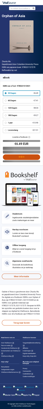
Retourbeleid (5, 367)
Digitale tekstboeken (29, 353)
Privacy (25, 368)
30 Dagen (23, 93)
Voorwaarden (27, 371)
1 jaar (23, 123)
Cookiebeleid (27, 374)
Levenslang (23, 130)
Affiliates (25, 348)
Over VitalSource (6, 343)
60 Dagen (23, 100)
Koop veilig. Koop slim (29, 356)
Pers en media (6, 345)
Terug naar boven (21, 323)
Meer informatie (21, 276)
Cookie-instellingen (29, 376)
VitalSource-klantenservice (10, 372)
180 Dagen (23, 115)
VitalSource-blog (6, 356)
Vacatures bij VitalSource (9, 348)
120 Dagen (23, 108)
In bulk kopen (27, 351)
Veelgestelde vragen (7, 369)
